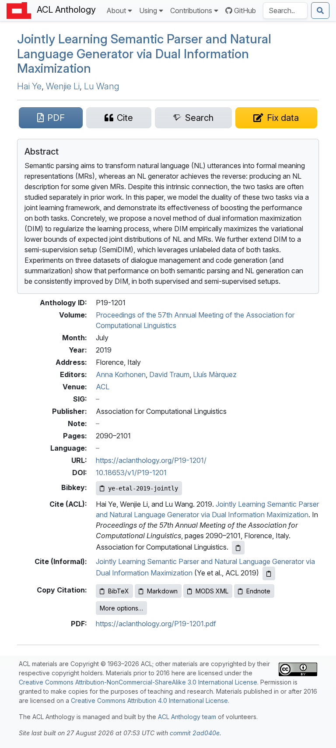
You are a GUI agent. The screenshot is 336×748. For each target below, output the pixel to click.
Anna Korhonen (121, 374)
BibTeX (118, 591)
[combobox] (285, 10)
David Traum (169, 374)
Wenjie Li (63, 86)
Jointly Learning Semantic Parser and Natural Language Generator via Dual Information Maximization (144, 54)
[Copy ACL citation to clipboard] (238, 547)
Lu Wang (101, 86)
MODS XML (212, 591)
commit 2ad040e (195, 733)
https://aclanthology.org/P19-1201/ (151, 460)
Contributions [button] (191, 10)
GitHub (245, 10)
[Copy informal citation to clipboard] (268, 573)
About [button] (116, 10)
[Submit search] (320, 10)
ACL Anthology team (187, 716)
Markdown (162, 591)
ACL (102, 386)
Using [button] (148, 10)
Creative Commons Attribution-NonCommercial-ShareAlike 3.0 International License (138, 682)
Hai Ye (29, 86)
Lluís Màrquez (215, 374)
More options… (121, 608)
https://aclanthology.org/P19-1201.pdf (156, 623)
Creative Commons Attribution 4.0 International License (149, 700)
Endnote (258, 591)
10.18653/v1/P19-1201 (131, 472)
